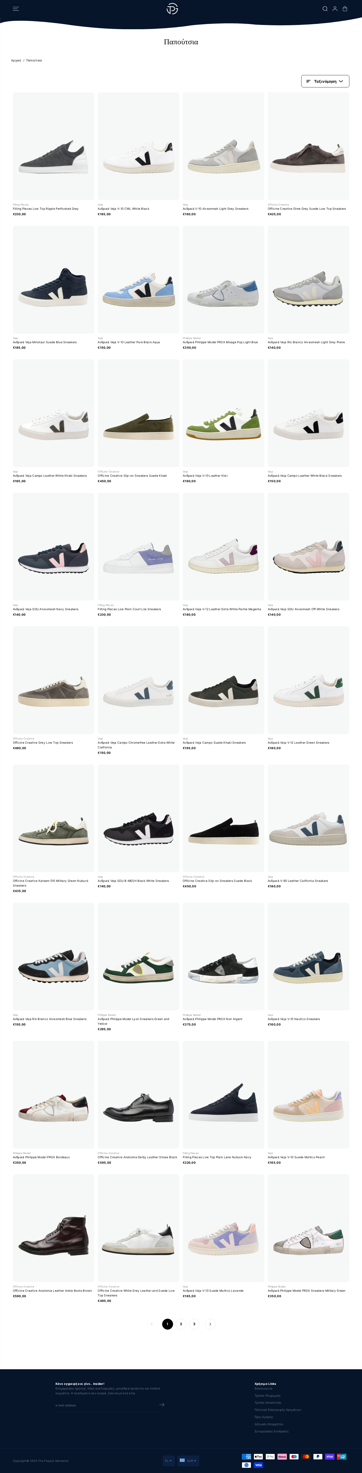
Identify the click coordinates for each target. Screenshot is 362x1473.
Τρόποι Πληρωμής (267, 1395)
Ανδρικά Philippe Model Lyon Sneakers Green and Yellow (133, 1021)
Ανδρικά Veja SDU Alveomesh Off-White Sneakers (303, 609)
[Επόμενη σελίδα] (210, 1324)
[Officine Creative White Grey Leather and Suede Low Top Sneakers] (138, 1228)
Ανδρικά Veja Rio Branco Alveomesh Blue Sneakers (50, 1019)
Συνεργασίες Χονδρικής (272, 1431)
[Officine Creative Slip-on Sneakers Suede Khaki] (138, 413)
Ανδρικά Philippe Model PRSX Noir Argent (212, 1019)
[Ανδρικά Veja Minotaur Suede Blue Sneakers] (53, 280)
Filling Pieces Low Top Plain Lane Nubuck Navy (217, 1157)
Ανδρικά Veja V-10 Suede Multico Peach (296, 1157)
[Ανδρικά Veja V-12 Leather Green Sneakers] (308, 680)
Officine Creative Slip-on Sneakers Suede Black (217, 881)
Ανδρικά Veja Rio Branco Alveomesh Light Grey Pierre (306, 342)
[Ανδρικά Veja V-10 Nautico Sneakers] (308, 956)
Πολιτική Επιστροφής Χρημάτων (278, 1410)
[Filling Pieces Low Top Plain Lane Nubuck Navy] (223, 1095)
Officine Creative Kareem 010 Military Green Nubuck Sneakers (51, 883)
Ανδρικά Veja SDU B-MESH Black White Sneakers (133, 881)
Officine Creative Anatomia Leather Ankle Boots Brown (52, 1290)
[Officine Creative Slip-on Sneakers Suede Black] (223, 818)
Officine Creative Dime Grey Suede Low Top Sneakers (307, 208)
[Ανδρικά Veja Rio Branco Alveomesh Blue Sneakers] (53, 956)
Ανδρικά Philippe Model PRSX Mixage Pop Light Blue (220, 342)
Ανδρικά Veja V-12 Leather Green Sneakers (299, 742)
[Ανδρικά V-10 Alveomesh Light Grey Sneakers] (223, 146)
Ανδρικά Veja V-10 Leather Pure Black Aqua (129, 342)
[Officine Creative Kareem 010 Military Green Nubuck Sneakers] (53, 818)
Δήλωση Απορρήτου (269, 1424)
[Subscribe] (161, 1405)
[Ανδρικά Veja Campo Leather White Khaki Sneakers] (53, 413)
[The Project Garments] (172, 8)
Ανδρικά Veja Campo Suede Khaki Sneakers (214, 742)
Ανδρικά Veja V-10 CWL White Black (123, 208)
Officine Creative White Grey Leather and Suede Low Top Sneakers (136, 1293)
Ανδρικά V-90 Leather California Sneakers (298, 881)
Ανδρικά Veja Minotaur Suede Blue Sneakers (45, 342)
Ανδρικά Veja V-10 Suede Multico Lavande (213, 1290)
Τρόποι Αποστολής (268, 1402)
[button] (16, 8)
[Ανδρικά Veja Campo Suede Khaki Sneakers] (223, 680)
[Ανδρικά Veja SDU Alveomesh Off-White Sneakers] (308, 547)
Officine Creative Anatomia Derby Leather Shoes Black (137, 1157)
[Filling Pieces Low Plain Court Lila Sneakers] (138, 547)
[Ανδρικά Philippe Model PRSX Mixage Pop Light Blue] (223, 280)
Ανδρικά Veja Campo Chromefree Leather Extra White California (136, 745)
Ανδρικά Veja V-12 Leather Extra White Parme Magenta (222, 609)
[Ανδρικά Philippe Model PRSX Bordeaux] (53, 1095)
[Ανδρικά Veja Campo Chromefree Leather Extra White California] (138, 680)
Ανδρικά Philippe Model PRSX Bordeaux (41, 1157)
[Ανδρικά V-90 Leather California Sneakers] (308, 818)
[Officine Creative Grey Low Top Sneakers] (53, 680)
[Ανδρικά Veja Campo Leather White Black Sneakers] (308, 413)
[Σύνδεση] (335, 8)
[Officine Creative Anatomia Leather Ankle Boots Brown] (53, 1228)
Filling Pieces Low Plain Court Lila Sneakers (129, 609)
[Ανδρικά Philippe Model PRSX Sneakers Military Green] (308, 1228)
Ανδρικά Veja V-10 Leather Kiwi (205, 475)
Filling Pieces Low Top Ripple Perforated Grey (46, 208)
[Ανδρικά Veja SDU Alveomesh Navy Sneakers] (53, 547)
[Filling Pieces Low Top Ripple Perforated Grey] (53, 146)
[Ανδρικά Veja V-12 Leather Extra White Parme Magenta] (223, 547)
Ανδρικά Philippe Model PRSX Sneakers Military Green (307, 1290)
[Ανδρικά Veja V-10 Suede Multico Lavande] (223, 1228)
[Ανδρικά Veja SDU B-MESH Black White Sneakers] (138, 818)
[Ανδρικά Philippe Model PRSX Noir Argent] (223, 956)
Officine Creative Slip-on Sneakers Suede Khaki (132, 475)
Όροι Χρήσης (264, 1417)
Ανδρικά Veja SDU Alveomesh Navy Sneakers (46, 609)
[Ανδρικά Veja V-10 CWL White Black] (138, 146)
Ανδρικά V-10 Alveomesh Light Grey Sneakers (215, 208)
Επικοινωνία (263, 1388)
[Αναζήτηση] (325, 8)
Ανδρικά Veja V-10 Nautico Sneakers (294, 1019)
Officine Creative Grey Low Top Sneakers (43, 742)
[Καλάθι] (344, 8)
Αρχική (16, 60)
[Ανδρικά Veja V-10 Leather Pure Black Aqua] (138, 280)
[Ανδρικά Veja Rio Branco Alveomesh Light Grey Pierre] (308, 280)
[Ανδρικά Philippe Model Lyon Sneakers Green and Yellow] (138, 956)
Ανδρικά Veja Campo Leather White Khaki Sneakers (50, 475)
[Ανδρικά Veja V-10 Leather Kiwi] (223, 413)
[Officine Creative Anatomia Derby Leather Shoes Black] (138, 1095)
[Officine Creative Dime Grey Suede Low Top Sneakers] (308, 146)
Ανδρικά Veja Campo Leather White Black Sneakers (305, 475)
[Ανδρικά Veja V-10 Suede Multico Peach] (308, 1095)
